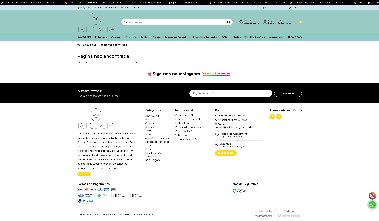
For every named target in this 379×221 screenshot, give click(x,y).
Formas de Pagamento (188, 119)
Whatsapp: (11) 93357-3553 (232, 119)
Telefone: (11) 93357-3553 (231, 115)
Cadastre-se (284, 23)
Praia (148, 149)
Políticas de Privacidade (188, 127)
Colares (149, 123)
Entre (271, 23)
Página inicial (88, 44)
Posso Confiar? (183, 131)
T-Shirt (148, 145)
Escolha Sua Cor (154, 152)
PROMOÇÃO (152, 160)
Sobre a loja (181, 135)
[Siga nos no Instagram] (279, 117)
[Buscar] (228, 22)
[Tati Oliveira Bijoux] (95, 22)
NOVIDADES (152, 115)
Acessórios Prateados (157, 141)
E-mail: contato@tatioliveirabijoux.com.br (234, 126)
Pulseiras (150, 119)
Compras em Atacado (187, 115)
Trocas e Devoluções (187, 139)
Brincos (149, 127)
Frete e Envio (182, 123)
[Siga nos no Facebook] (272, 117)
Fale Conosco (226, 153)
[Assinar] (288, 93)
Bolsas (148, 134)
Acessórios (151, 156)
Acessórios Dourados (157, 138)
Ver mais (84, 174)
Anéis (148, 130)
